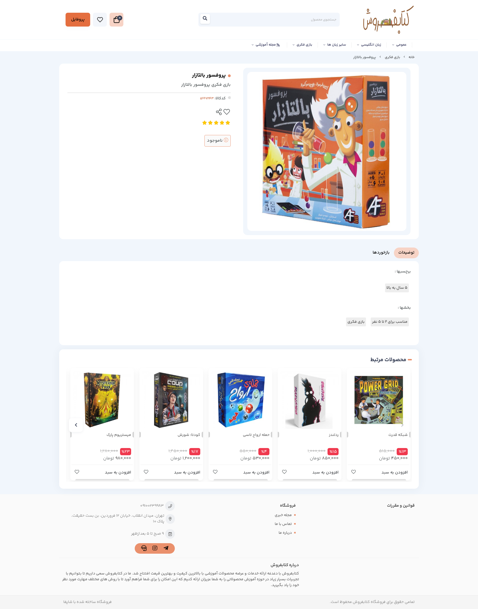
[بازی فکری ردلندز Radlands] (309, 400)
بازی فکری (304, 45)
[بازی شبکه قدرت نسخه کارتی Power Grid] (379, 400)
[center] (207, 20)
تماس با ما (283, 524)
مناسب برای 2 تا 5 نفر (389, 322)
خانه (412, 57)
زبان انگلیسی (371, 45)
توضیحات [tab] (406, 252)
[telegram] (165, 549)
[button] (402, 425)
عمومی (401, 45)
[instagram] (154, 549)
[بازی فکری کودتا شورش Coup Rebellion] (171, 400)
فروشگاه (288, 506)
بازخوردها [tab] (381, 252)
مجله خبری (283, 515)
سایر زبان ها (336, 45)
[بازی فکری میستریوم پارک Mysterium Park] (102, 400)
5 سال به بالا (396, 288)
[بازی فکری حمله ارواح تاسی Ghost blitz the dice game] (240, 400)
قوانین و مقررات (401, 506)
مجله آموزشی (266, 45)
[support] (143, 549)
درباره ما (285, 533)
